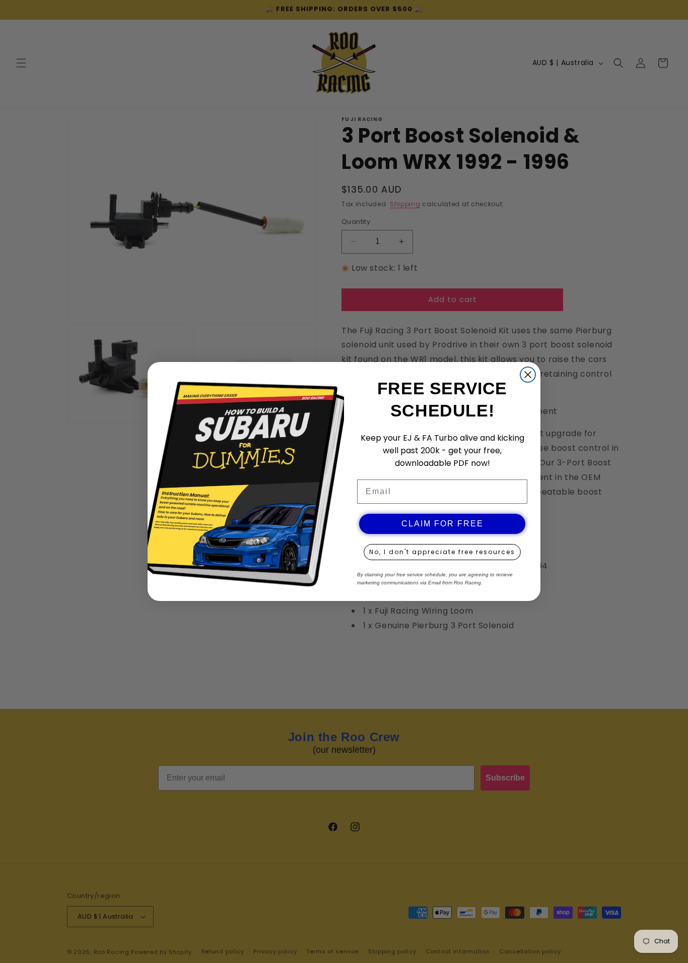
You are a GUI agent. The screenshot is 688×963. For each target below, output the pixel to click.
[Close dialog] (527, 374)
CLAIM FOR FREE (442, 523)
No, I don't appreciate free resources (442, 552)
